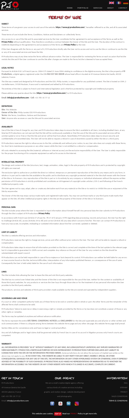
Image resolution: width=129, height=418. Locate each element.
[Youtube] (60, 404)
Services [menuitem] (97, 8)
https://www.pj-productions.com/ (70, 27)
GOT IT (58, 414)
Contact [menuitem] (123, 8)
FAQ (125, 383)
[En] (111, 3)
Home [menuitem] (70, 8)
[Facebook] (52, 404)
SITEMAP (123, 388)
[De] (125, 3)
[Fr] (118, 3)
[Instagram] (77, 404)
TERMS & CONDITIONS (118, 401)
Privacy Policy (7, 42)
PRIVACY (124, 392)
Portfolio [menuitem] (83, 8)
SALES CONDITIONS (119, 396)
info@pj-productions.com (18, 98)
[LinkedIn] (69, 404)
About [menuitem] (110, 8)
